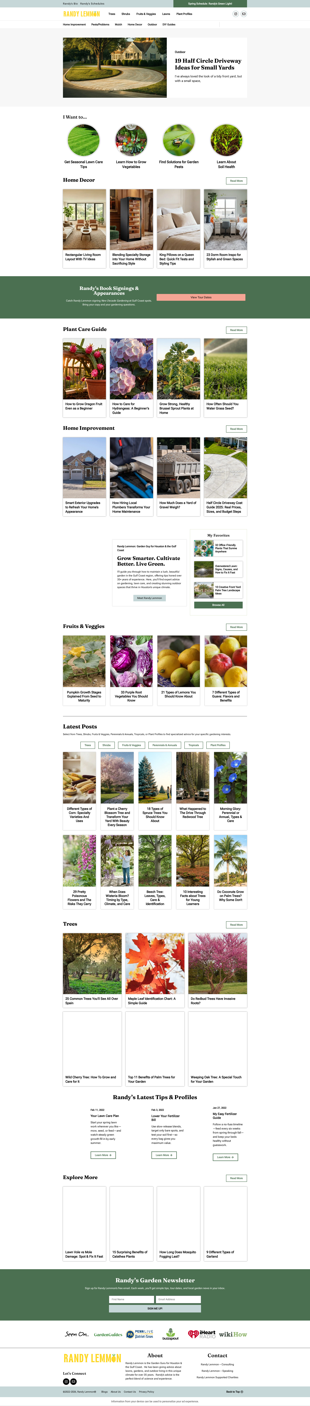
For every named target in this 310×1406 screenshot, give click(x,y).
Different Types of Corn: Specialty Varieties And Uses (79, 815)
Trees (111, 14)
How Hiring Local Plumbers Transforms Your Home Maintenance (131, 507)
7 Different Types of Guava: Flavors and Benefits (226, 696)
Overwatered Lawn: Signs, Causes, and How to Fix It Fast (226, 569)
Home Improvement (74, 24)
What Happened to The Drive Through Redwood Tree (193, 813)
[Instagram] (235, 14)
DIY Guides (169, 24)
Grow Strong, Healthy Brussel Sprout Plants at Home (177, 408)
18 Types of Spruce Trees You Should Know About (155, 815)
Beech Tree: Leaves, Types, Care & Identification (155, 898)
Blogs (104, 1391)
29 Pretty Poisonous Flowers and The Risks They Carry (79, 898)
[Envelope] (244, 14)
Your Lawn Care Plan (105, 1116)
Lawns (166, 14)
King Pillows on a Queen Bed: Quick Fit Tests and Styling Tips (177, 259)
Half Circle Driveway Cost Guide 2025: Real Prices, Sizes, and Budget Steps (224, 507)
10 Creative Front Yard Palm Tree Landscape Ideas (228, 590)
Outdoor (152, 24)
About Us (116, 1391)
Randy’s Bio (70, 3)
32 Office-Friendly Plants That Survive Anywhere (226, 548)
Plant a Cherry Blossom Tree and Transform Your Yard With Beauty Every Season (117, 817)
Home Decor (135, 24)
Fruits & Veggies (146, 14)
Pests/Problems (100, 24)
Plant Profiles (184, 14)
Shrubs (126, 14)
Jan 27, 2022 (219, 1107)
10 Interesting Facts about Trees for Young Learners (193, 898)
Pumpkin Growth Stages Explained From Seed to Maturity (84, 696)
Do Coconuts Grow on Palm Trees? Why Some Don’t (230, 896)
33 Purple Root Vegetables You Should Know (131, 696)
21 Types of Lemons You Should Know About (178, 694)
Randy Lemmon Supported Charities (217, 1377)
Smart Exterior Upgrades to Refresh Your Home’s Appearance (82, 507)
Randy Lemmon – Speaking (217, 1370)
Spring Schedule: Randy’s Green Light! (210, 3)
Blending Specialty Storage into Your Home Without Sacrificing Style (131, 259)
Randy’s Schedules (92, 3)
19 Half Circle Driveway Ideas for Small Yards (208, 64)
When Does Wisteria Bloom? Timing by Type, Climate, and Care (117, 898)
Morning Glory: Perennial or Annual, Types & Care (230, 815)
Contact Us (130, 1391)
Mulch (118, 24)
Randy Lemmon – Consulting (217, 1364)
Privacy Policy (146, 1391)
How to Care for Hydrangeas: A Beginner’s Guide (130, 408)
